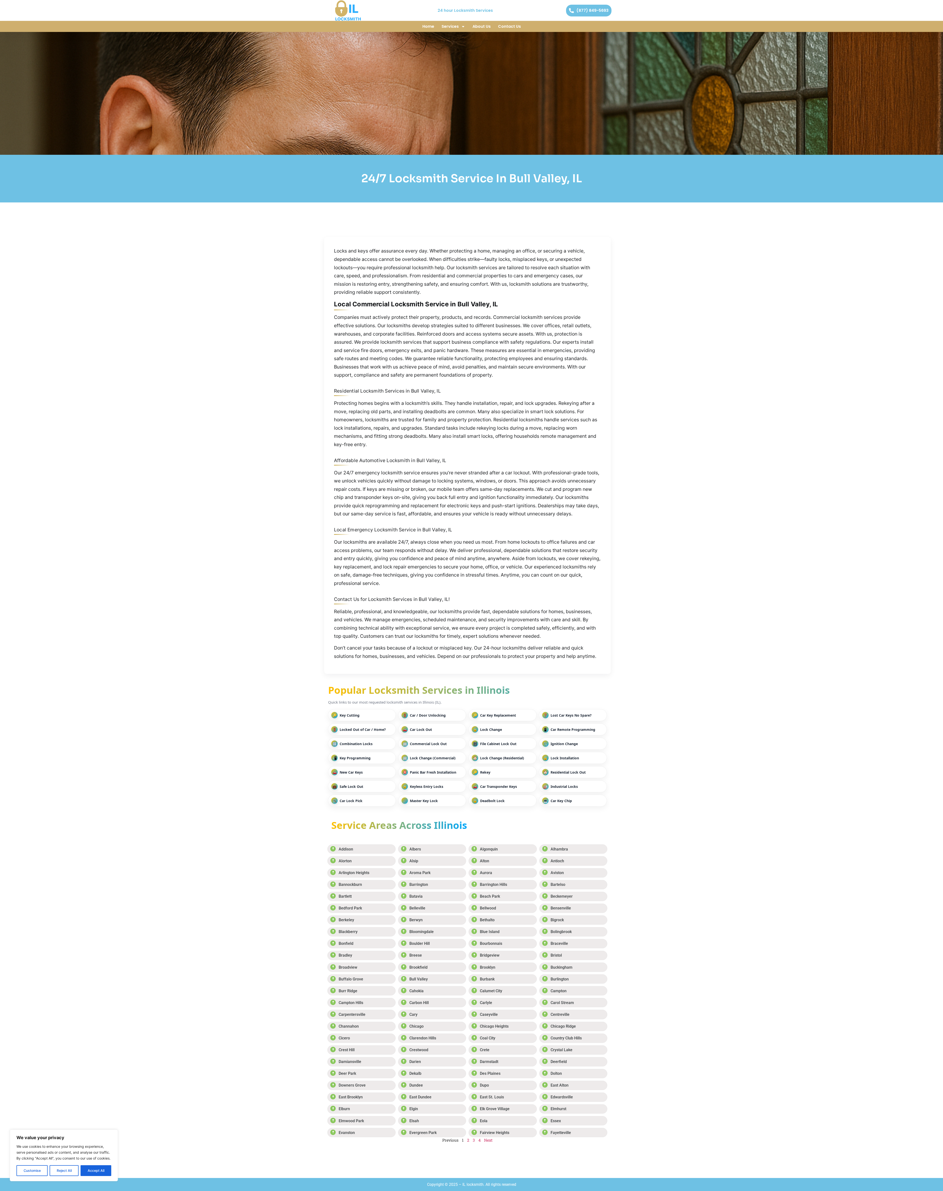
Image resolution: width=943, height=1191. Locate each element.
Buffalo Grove (351, 979)
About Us (481, 26)
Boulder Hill (419, 943)
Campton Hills (351, 1002)
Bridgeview (489, 955)
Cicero (344, 1038)
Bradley (345, 955)
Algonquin (489, 849)
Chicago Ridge (563, 1026)
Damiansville (350, 1061)
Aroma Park (419, 872)
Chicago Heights (494, 1026)
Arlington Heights (354, 872)
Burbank (487, 979)
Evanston (347, 1132)
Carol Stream (562, 1002)
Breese (415, 955)
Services (450, 26)
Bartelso (558, 884)
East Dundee (420, 1097)
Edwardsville (562, 1097)
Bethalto (487, 920)
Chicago (416, 1026)
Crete (484, 1050)
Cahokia (416, 991)
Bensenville (561, 908)
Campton (559, 991)
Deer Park (347, 1073)
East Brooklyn (351, 1097)
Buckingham (561, 967)
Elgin (413, 1108)
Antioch (557, 861)
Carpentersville (352, 1014)
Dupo (484, 1085)
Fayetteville (561, 1132)
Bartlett (345, 896)
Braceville (559, 943)
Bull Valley (418, 979)
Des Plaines (490, 1073)
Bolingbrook (561, 931)
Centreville (560, 1014)
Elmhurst (558, 1108)
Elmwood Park (351, 1121)
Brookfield (418, 967)
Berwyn (416, 920)
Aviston (557, 872)
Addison (346, 849)
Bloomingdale (421, 931)
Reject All (64, 1170)
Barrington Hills (493, 884)
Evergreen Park (423, 1132)
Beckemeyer (562, 896)
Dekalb (415, 1073)
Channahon (349, 1026)
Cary (413, 1014)
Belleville (417, 908)
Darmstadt (489, 1061)
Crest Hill (347, 1050)
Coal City (487, 1038)
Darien (415, 1061)
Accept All (96, 1170)
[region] (64, 1155)
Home (428, 26)
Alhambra (559, 849)
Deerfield (559, 1061)
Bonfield (346, 943)
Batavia (416, 896)
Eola (483, 1121)
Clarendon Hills (422, 1038)
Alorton (345, 861)
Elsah (414, 1121)
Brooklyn (487, 967)
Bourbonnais (491, 943)
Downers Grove (352, 1085)
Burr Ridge (348, 991)
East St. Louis (492, 1097)
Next (488, 1140)
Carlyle (486, 1002)
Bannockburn (350, 884)
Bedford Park (350, 908)
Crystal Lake (561, 1050)
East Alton (560, 1085)
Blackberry (348, 931)
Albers (415, 849)
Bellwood (488, 908)
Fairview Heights (494, 1132)
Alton (484, 861)
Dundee (416, 1085)
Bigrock (557, 920)
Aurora (486, 872)
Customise (32, 1170)
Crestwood (418, 1050)
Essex (556, 1121)
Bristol (556, 955)
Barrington (418, 884)
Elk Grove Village (495, 1108)
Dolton (556, 1073)
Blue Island (489, 931)
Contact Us (509, 26)
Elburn (344, 1108)
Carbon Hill (419, 1002)
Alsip (413, 861)
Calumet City (491, 991)
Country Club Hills (566, 1038)
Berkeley (346, 920)
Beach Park (490, 896)
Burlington (560, 979)
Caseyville (489, 1014)
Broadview (348, 967)
